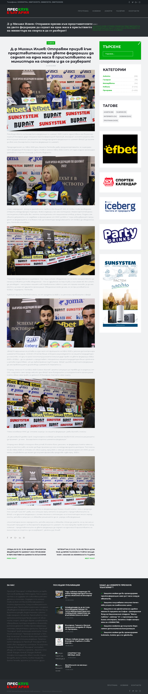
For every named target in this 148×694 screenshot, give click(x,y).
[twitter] (132, 2)
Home (95, 24)
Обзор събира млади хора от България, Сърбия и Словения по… (78, 641)
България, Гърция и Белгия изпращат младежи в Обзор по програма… (78, 627)
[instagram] (139, 2)
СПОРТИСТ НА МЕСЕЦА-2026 (74, 654)
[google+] (136, 2)
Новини (96, 11)
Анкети (108, 11)
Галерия (120, 11)
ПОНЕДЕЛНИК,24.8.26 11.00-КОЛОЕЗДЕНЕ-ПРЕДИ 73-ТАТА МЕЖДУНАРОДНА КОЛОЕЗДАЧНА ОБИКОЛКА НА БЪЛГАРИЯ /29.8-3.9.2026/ (78, 611)
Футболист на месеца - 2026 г (76, 666)
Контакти (134, 11)
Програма (83, 11)
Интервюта (109, 83)
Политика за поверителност (52, 691)
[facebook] (129, 2)
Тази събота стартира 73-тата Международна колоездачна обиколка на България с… (78, 594)
